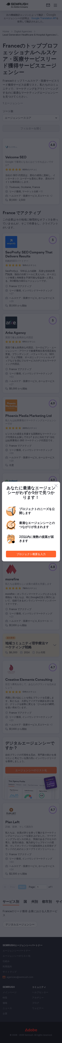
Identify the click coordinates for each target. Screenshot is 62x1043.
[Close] (56, 486)
